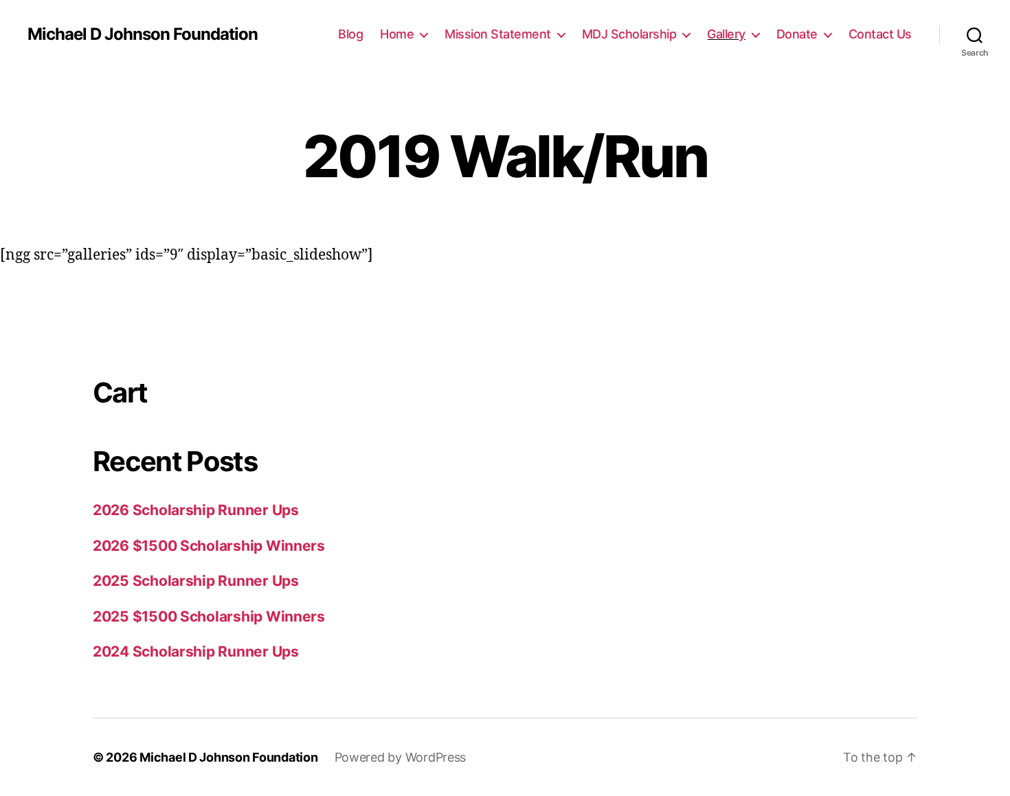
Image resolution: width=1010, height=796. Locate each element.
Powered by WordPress (401, 757)
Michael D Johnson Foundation (142, 34)
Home (397, 34)
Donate (797, 34)
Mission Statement (498, 34)
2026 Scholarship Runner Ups (196, 510)
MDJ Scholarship (629, 34)
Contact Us (880, 34)
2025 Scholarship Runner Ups (196, 580)
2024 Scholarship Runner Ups (196, 651)
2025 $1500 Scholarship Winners (209, 616)
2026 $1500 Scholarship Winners (209, 545)
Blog (350, 34)
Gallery (726, 34)
